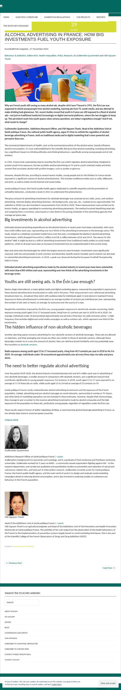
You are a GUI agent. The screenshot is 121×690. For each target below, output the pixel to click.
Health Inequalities (47, 56)
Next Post (109, 568)
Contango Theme (88, 688)
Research (68, 56)
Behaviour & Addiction (15, 56)
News (6, 17)
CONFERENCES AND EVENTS (16, 633)
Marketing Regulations (57, 17)
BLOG (7, 628)
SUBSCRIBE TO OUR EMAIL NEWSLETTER (21, 644)
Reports (101, 17)
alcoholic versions (28, 345)
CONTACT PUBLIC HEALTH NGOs (18, 654)
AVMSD (8, 622)
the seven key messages (16, 26)
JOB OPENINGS (11, 638)
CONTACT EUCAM (12, 660)
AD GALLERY (10, 617)
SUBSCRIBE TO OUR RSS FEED (17, 649)
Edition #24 (32, 56)
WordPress (111, 688)
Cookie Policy (57, 685)
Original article (11, 420)
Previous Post (14, 563)
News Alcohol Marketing (23, 546)
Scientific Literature (27, 17)
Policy (60, 56)
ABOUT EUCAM (11, 611)
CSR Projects (83, 17)
